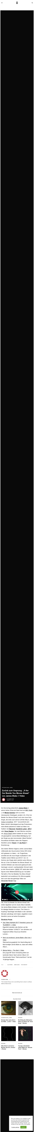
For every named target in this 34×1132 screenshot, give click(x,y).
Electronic (10, 964)
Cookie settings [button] (15, 1127)
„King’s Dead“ (7, 833)
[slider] (11, 899)
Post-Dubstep (24, 964)
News (11, 787)
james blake (17, 964)
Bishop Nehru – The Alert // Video (13, 950)
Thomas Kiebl (11, 799)
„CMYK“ (17, 869)
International (5, 787)
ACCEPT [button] (23, 1127)
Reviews (20, 1017)
